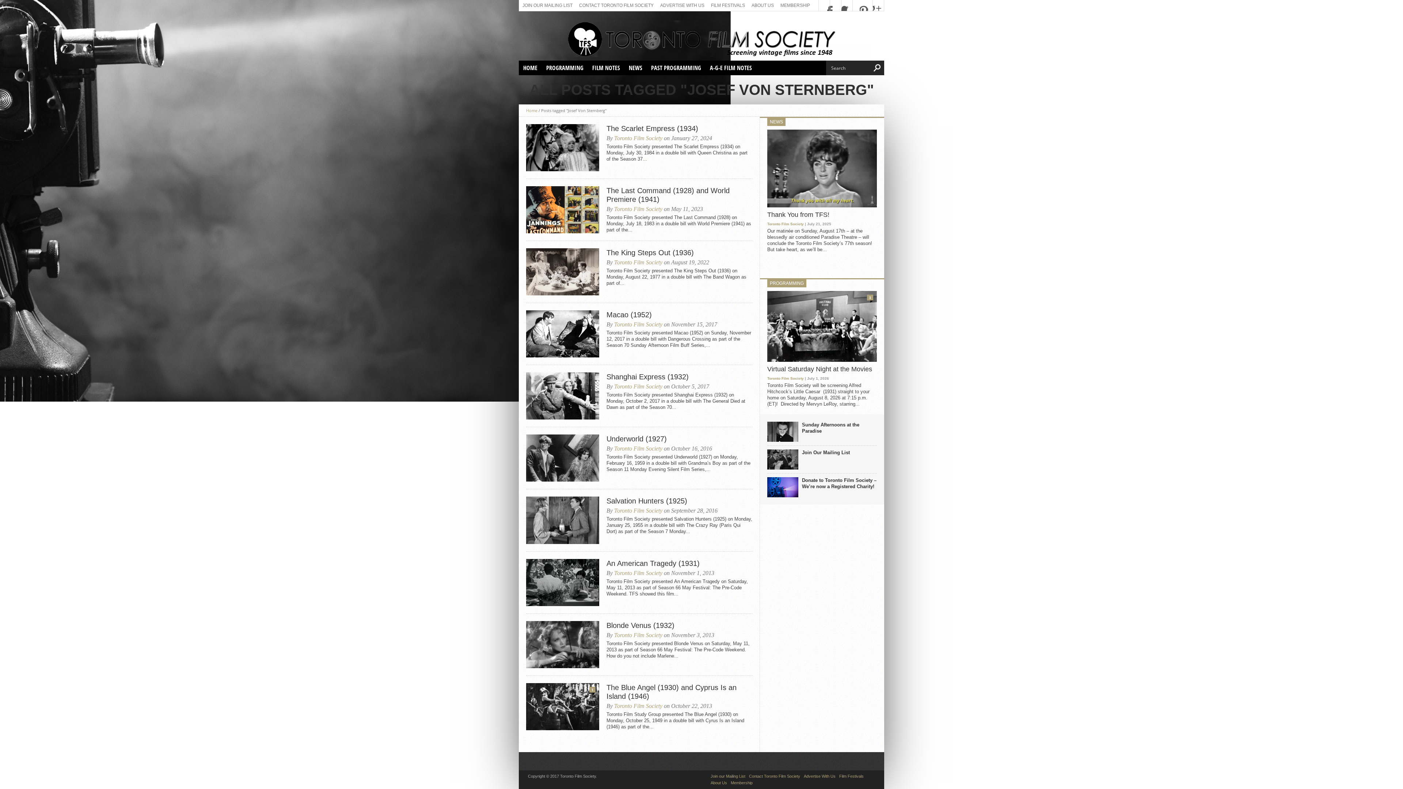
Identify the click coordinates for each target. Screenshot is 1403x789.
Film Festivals (728, 5)
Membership (795, 5)
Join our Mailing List (547, 5)
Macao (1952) (629, 315)
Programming (564, 68)
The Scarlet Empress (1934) (652, 129)
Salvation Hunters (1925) (647, 501)
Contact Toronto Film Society (616, 5)
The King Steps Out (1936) (650, 253)
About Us (763, 5)
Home (530, 68)
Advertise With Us (682, 5)
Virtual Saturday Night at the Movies (819, 369)
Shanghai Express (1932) (648, 377)
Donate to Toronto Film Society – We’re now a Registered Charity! (839, 483)
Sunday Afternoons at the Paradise (830, 428)
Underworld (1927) (637, 439)
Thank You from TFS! (798, 214)
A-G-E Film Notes (731, 68)
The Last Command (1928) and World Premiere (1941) (668, 195)
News (635, 68)
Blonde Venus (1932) (640, 625)
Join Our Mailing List (826, 452)
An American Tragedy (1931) (653, 563)
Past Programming (676, 68)
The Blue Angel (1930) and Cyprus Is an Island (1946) (672, 691)
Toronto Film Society (638, 138)
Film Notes (606, 68)
